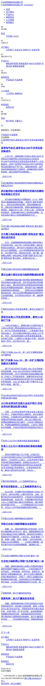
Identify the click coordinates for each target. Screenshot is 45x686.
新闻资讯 (10, 17)
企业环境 (36, 50)
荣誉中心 (27, 50)
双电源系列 (23, 63)
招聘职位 (18, 93)
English (15, 36)
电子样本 (10, 121)
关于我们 (10, 12)
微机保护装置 (12, 63)
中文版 (9, 36)
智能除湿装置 (18, 66)
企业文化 (18, 50)
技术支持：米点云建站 (11, 684)
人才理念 (10, 93)
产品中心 (10, 15)
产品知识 (10, 80)
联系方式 (10, 107)
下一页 (7, 632)
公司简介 (10, 50)
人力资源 (10, 20)
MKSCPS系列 (35, 63)
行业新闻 (18, 80)
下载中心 (18, 121)
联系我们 (10, 22)
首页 (8, 9)
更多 (3, 118)
